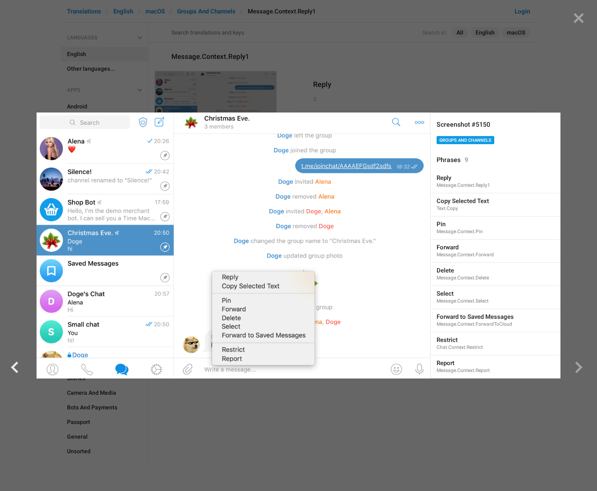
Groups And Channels (465, 140)
